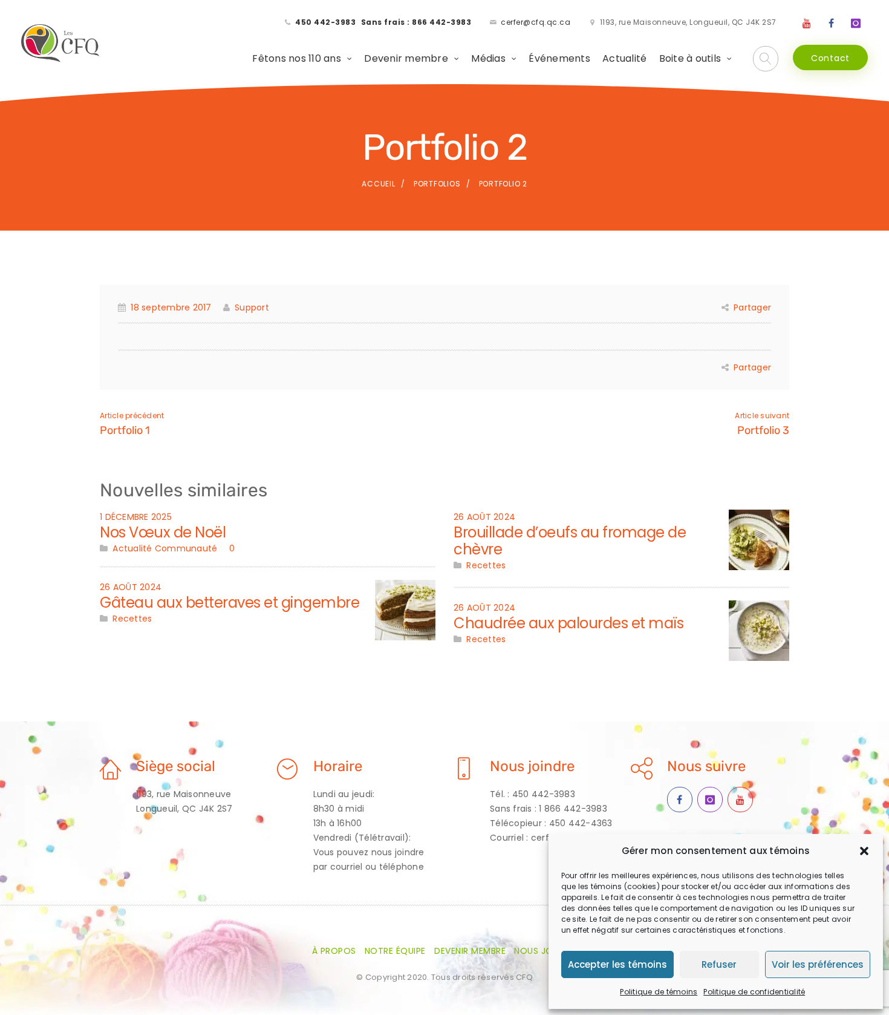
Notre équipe (395, 951)
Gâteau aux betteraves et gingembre (229, 603)
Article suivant (762, 415)
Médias (488, 58)
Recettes (132, 619)
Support (252, 307)
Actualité (624, 58)
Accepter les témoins (617, 964)
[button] (864, 851)
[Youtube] (807, 24)
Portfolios (437, 184)
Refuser (719, 964)
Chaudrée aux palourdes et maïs (568, 623)
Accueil (378, 184)
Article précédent (132, 415)
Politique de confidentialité (754, 992)
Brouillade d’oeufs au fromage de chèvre (570, 540)
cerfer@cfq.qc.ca (535, 22)
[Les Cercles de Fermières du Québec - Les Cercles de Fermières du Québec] (60, 43)
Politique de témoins (658, 992)
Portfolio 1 (125, 430)
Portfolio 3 (763, 430)
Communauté (186, 548)
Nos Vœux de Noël (163, 532)
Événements (559, 58)
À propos (334, 951)
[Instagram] (856, 24)
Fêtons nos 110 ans (296, 58)
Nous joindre (545, 951)
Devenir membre (406, 58)
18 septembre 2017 (171, 307)
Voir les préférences (818, 964)
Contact (830, 58)
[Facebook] (831, 24)
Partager (752, 307)
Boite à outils (690, 58)
